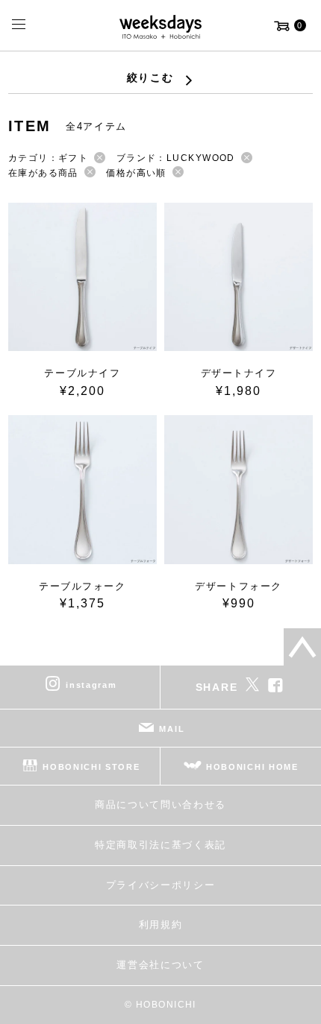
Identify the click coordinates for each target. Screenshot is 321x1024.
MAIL (171, 728)
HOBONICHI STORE (91, 766)
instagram (91, 684)
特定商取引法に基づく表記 (160, 844)
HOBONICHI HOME (252, 766)
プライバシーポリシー (161, 885)
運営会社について (160, 964)
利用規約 (161, 924)
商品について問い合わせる (160, 804)
